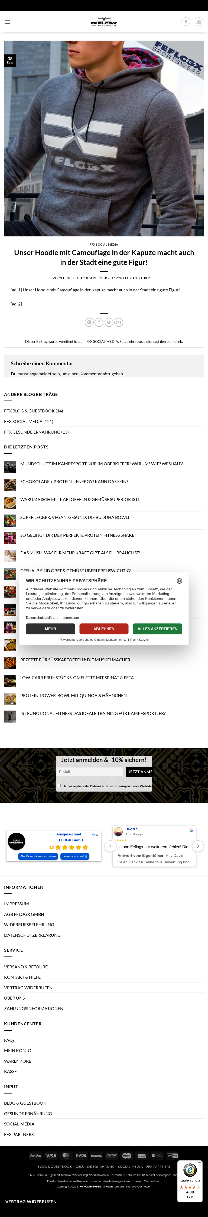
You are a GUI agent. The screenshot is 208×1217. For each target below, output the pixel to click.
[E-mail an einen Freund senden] (118, 322)
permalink (174, 341)
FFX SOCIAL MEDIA (104, 244)
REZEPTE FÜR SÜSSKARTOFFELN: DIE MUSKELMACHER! (76, 659)
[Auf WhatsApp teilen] (89, 322)
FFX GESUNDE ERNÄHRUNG (32, 431)
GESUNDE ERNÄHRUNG (28, 1113)
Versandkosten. (99, 1175)
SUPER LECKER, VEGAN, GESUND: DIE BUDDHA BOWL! (74, 517)
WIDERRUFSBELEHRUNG (29, 924)
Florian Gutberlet (139, 278)
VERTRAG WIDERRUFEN (28, 987)
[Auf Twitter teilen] (109, 322)
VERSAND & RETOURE (26, 966)
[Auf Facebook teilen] (99, 322)
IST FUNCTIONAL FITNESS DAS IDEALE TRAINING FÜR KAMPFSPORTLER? (92, 713)
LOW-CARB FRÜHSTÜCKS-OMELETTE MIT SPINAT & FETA (77, 677)
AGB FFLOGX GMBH (24, 914)
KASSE (10, 1071)
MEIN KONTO (17, 1050)
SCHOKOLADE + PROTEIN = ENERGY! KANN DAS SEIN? (74, 481)
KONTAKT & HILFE (22, 977)
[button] (7, 21)
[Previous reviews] (110, 846)
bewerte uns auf (73, 856)
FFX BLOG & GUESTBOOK (29, 410)
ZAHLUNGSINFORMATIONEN (33, 1008)
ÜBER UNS (14, 997)
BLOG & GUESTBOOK (25, 1102)
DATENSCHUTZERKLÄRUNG (32, 935)
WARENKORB (17, 1060)
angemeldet (40, 373)
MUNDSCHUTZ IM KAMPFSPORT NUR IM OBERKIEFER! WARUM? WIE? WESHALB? (101, 463)
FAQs (9, 1040)
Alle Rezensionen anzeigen (38, 856)
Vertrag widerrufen (31, 1201)
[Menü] (199, 1163)
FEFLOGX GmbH (68, 840)
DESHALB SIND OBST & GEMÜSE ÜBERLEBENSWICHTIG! (75, 570)
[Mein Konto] (185, 21)
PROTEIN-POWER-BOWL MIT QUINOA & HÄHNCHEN (73, 695)
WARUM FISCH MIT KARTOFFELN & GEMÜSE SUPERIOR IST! (79, 499)
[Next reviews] (198, 846)
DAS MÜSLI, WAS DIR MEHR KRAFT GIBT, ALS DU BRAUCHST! (80, 552)
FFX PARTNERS (19, 1134)
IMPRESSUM (16, 903)
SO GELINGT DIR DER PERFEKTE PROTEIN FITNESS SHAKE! (78, 535)
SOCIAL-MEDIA (19, 1123)
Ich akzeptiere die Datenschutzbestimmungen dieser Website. (108, 786)
